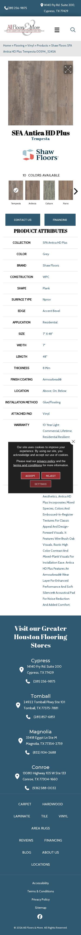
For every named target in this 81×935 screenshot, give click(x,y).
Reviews (26, 840)
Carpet (24, 804)
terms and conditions (27, 465)
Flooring (19, 45)
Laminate (22, 816)
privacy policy (46, 461)
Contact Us (23, 219)
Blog (26, 852)
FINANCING (60, 219)
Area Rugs (40, 828)
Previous (5, 189)
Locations (40, 864)
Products (42, 45)
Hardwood (52, 804)
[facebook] (40, 917)
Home (7, 45)
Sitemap (40, 908)
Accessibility (40, 883)
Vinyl (30, 45)
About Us (50, 852)
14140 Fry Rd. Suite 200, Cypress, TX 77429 (59, 8)
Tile (44, 816)
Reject (51, 475)
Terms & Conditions (40, 891)
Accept (30, 475)
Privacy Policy (41, 899)
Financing (53, 840)
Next (75, 189)
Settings (41, 483)
